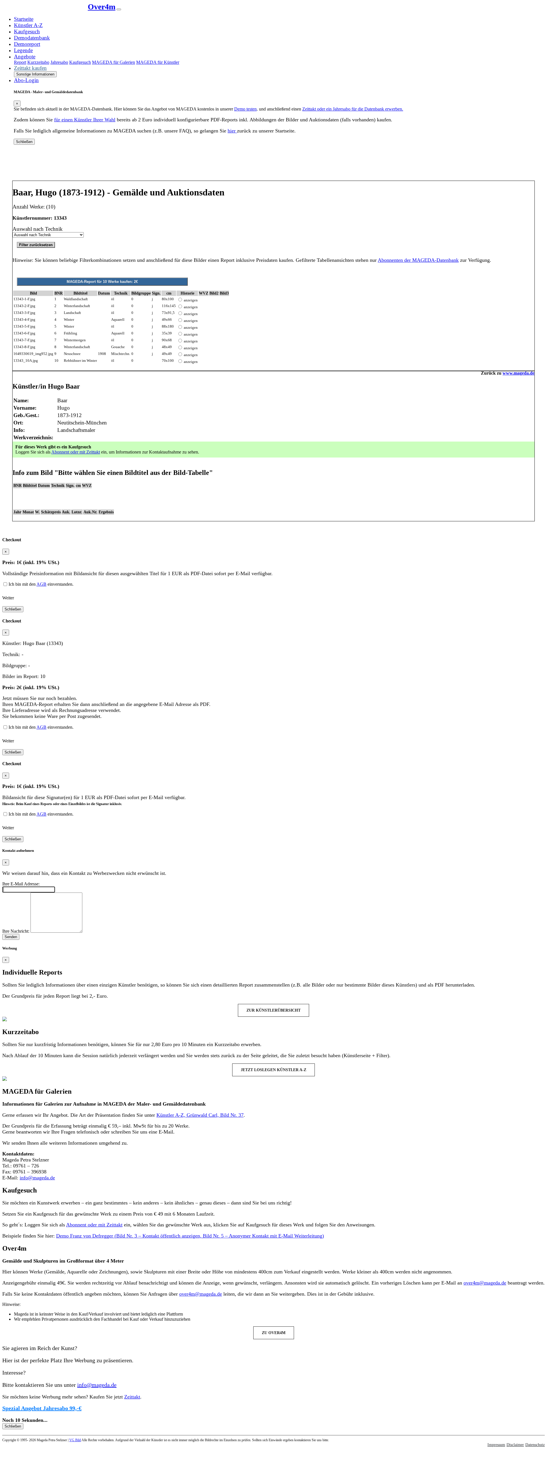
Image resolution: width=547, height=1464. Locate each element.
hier (232, 131)
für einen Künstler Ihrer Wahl (84, 119)
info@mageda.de (37, 1178)
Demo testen (245, 109)
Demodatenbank (32, 38)
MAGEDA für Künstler (157, 62)
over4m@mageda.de (485, 1283)
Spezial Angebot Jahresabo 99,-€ (41, 1408)
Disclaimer (515, 1445)
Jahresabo (59, 62)
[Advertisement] (273, 165)
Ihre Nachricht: (15, 931)
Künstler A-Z (28, 25)
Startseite (23, 19)
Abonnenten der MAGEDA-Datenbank (418, 260)
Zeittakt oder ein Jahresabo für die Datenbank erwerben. (352, 109)
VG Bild (75, 1440)
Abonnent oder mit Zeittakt (75, 452)
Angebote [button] (24, 57)
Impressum (496, 1445)
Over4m (101, 6)
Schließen (24, 142)
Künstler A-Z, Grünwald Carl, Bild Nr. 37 (200, 1115)
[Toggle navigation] (119, 9)
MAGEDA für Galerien (113, 62)
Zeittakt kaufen (30, 68)
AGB (41, 584)
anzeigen (191, 300)
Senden (11, 937)
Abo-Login (26, 80)
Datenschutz (535, 1445)
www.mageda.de (518, 373)
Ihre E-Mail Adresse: (21, 883)
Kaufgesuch (27, 31)
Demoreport (27, 44)
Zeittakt (132, 1397)
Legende (23, 50)
